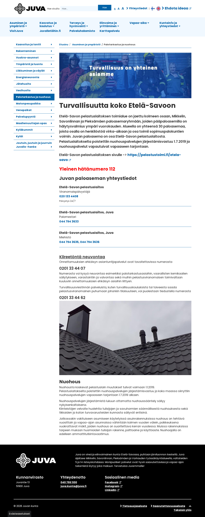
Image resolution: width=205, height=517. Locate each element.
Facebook (111, 482)
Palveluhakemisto (82, 31)
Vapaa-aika (138, 23)
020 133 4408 (68, 196)
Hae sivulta (53, 8)
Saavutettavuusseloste (168, 506)
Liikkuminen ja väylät (30, 70)
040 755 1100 (69, 482)
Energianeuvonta (27, 77)
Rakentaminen (26, 51)
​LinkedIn (110, 490)
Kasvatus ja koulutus (48, 24)
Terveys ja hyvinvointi (78, 24)
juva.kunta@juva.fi (73, 486)
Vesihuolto (23, 90)
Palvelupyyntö (26, 116)
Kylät (19, 136)
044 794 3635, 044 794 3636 (79, 242)
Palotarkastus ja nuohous (33, 97)
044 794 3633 (69, 221)
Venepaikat (24, 110)
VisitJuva (16, 31)
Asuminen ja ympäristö (18, 24)
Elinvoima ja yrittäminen (108, 24)
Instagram (112, 486)
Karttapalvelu (110, 31)
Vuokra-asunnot (27, 57)
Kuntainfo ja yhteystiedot (169, 24)
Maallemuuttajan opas (31, 123)
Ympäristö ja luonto (29, 64)
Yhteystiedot (137, 8)
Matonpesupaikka (28, 103)
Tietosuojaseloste (134, 506)
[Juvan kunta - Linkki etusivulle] (30, 8)
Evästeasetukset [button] (19, 514)
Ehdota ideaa (176, 8)
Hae (104, 7)
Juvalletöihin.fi (50, 31)
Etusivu (63, 44)
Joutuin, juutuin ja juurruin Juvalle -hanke (34, 144)
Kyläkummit (24, 129)
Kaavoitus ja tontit (28, 44)
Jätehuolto (23, 84)
